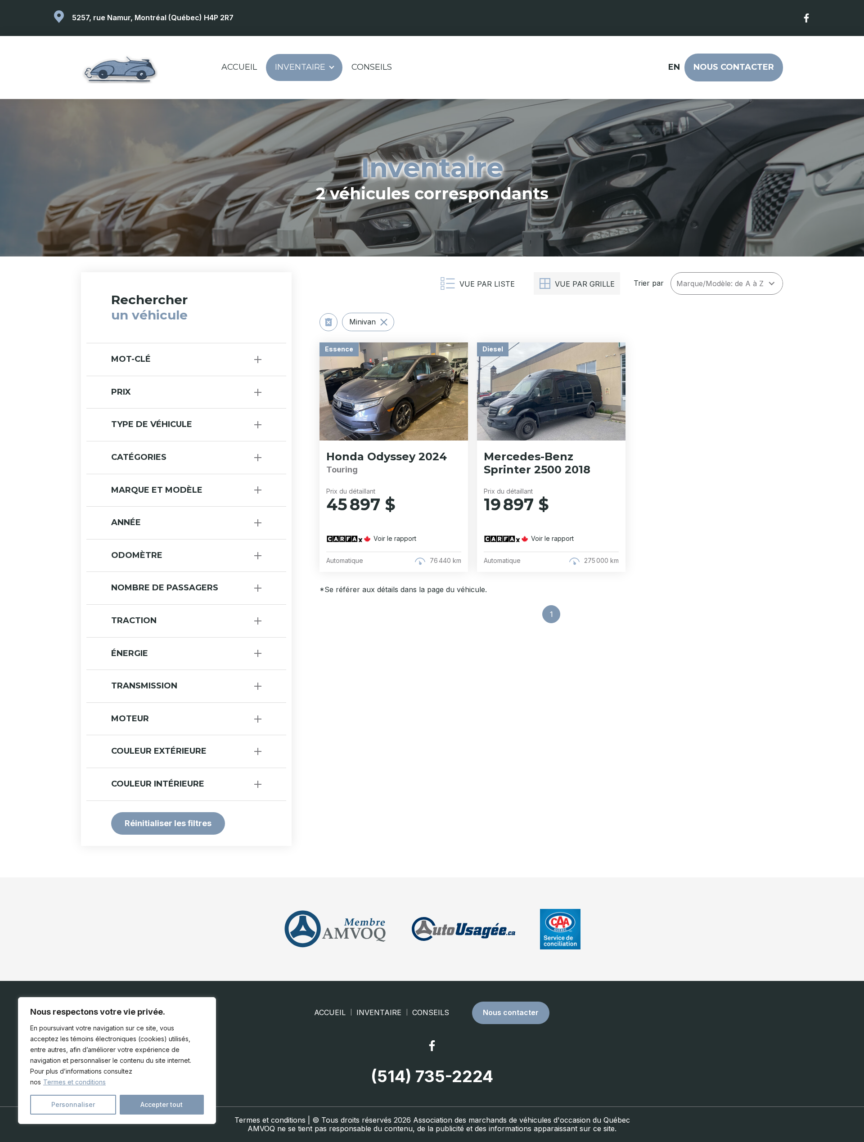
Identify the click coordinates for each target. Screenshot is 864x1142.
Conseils (371, 67)
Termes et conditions (74, 1082)
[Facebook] (807, 17)
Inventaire (300, 67)
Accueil (239, 67)
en (673, 67)
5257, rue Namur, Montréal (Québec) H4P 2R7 (153, 17)
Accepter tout (161, 1104)
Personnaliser (73, 1104)
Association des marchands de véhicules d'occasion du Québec (521, 1119)
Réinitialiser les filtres (168, 823)
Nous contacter (733, 67)
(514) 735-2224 (432, 1076)
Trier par (649, 283)
